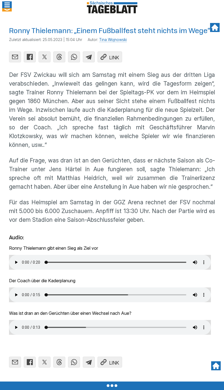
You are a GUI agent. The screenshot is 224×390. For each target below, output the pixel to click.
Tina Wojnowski (113, 39)
